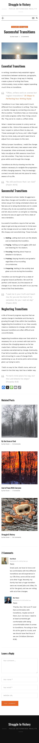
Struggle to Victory (19, 4)
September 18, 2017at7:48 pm (19, 561)
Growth (15, 27)
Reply (12, 564)
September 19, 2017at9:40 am (22, 600)
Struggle (23, 27)
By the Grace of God (9, 441)
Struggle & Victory (8, 534)
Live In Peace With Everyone (11, 488)
